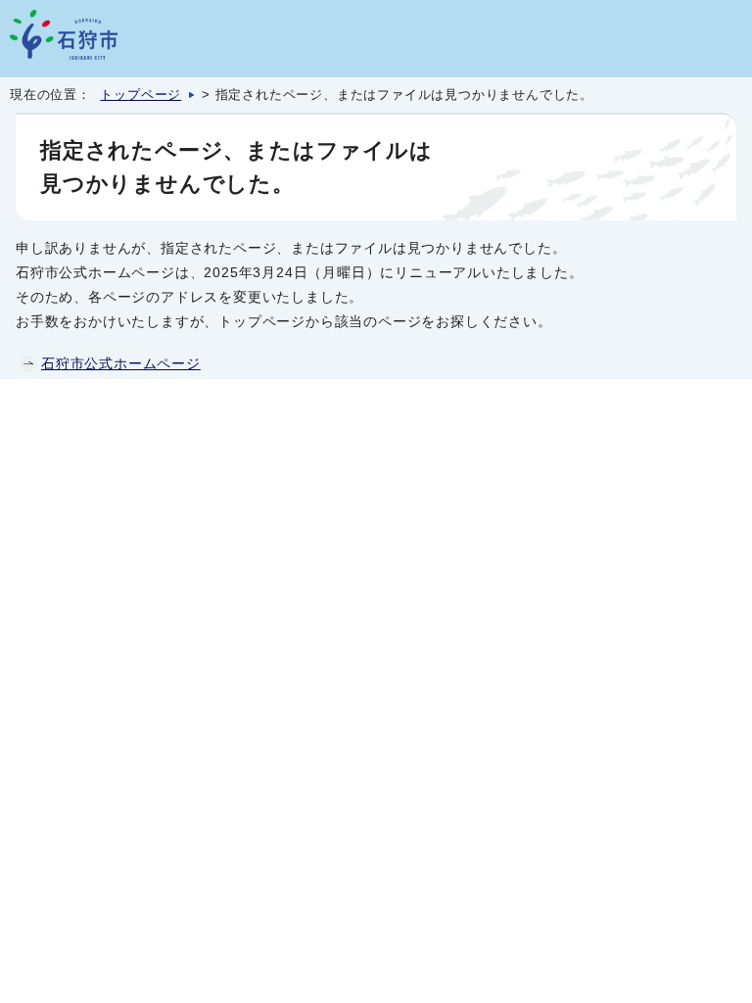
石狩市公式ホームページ (121, 363)
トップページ (140, 95)
